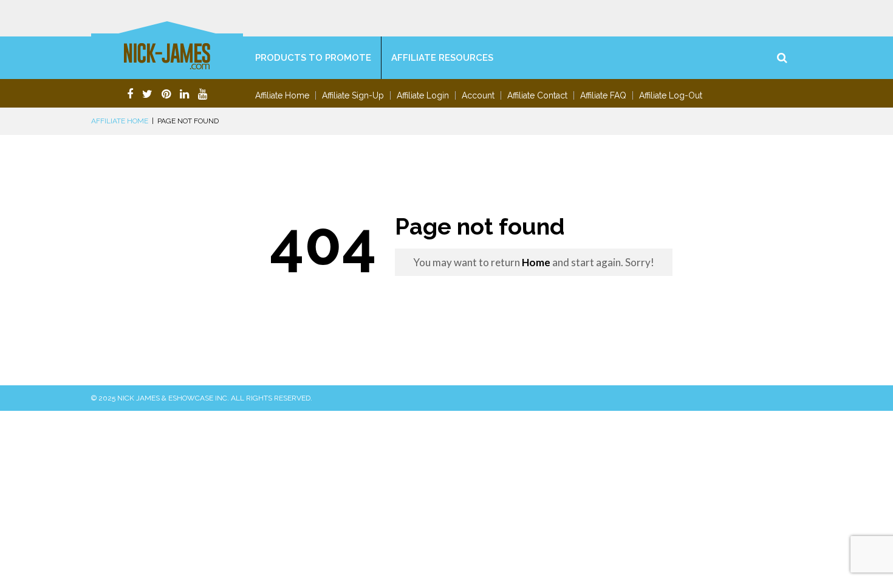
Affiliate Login (423, 95)
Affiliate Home (282, 95)
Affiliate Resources (442, 57)
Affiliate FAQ (603, 95)
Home (536, 262)
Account (478, 95)
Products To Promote (313, 57)
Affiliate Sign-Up (353, 95)
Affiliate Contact (537, 95)
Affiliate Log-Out (670, 95)
